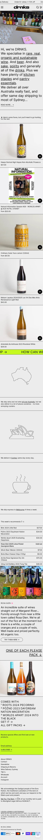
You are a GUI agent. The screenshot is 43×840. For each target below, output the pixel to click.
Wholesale (5, 775)
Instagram (5, 780)
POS (2, 829)
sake (4, 66)
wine (4, 62)
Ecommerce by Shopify (14, 829)
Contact (4, 762)
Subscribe (5, 750)
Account (4, 777)
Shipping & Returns (8, 767)
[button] (37, 7)
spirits (14, 66)
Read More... (6, 105)
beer (20, 62)
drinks (19, 70)
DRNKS (8, 827)
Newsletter (5, 764)
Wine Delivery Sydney (9, 769)
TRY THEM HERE (10, 640)
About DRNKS (6, 759)
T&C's (3, 772)
